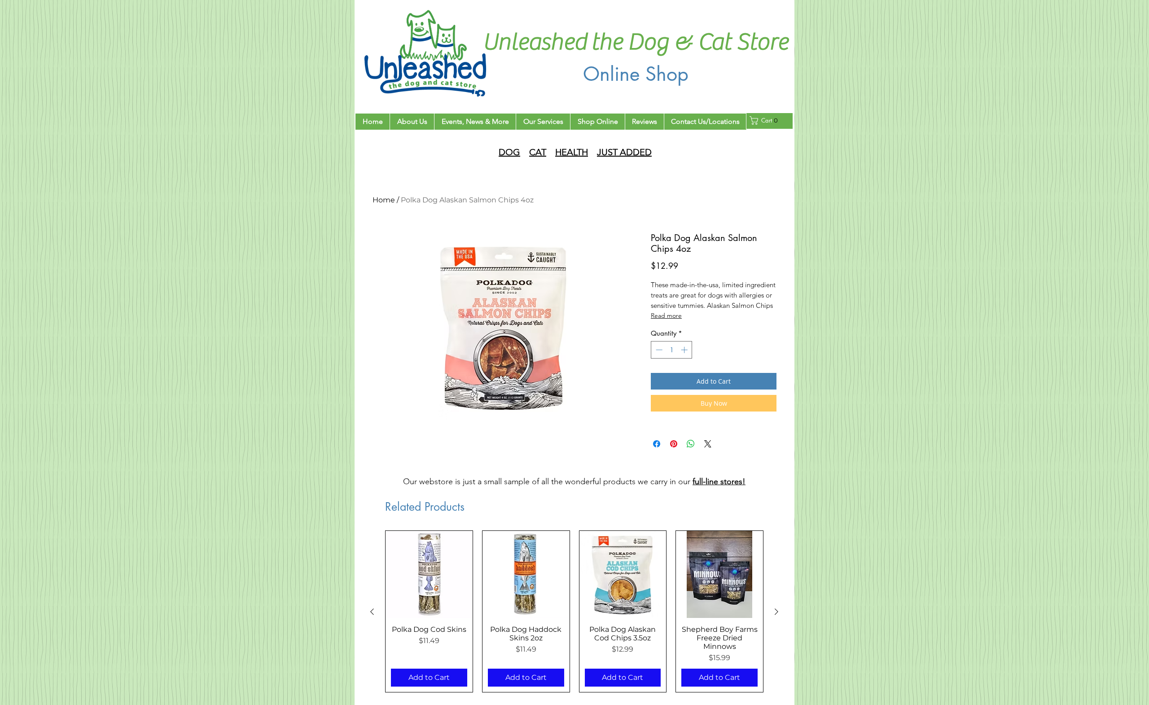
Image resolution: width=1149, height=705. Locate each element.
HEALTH (571, 152)
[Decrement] (658, 350)
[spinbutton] (671, 350)
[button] (766, 120)
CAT (537, 152)
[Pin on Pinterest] (673, 443)
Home (384, 200)
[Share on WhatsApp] (690, 443)
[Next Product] (776, 611)
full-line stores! (719, 481)
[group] (574, 611)
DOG (509, 152)
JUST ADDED (624, 152)
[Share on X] (707, 443)
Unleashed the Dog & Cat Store (635, 42)
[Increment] (685, 350)
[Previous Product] (372, 611)
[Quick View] (429, 574)
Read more (666, 315)
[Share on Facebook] (656, 443)
